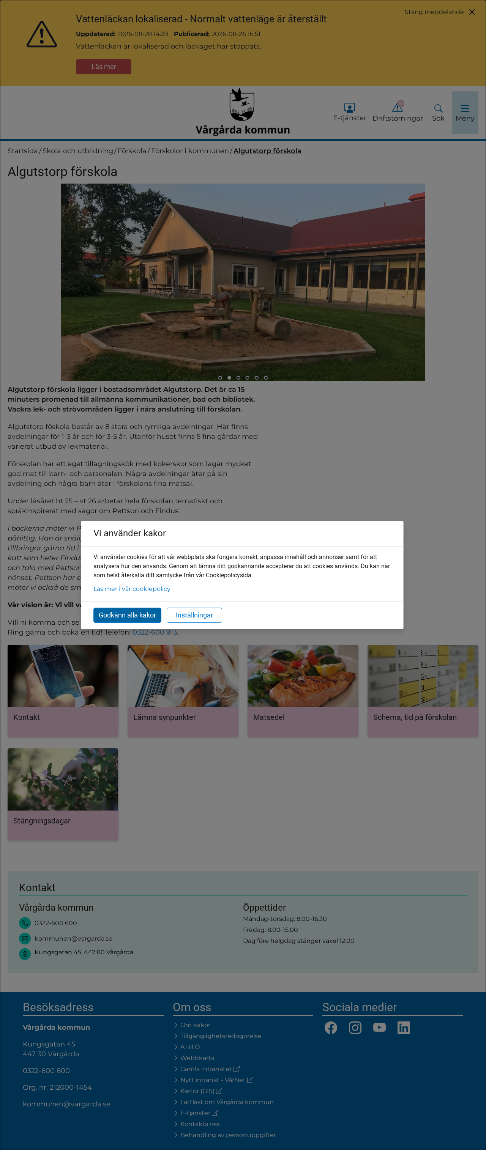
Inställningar (194, 615)
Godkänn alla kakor (127, 615)
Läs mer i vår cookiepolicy (131, 588)
